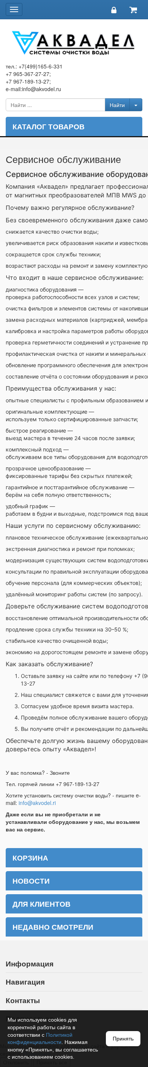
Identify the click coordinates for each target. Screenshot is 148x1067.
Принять (123, 1039)
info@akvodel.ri (37, 802)
